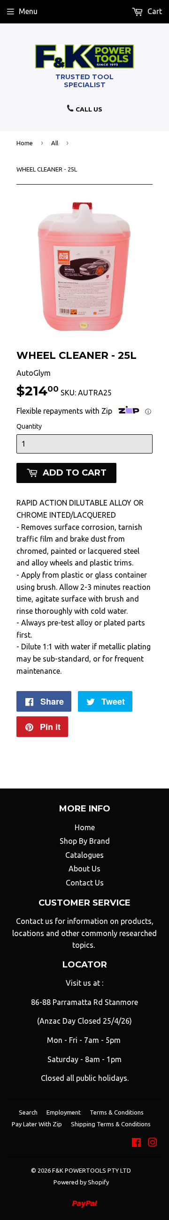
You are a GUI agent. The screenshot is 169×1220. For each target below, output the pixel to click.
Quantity (29, 426)
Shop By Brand (85, 841)
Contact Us (85, 882)
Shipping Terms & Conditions (111, 1124)
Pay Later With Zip (37, 1124)
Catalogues (84, 855)
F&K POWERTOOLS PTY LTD (91, 1170)
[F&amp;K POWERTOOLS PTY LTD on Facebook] (136, 1143)
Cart (154, 11)
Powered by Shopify (81, 1182)
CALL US (88, 109)
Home (24, 143)
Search (28, 1112)
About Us (84, 868)
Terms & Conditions (117, 1112)
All (54, 143)
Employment (63, 1112)
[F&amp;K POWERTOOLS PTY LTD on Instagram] (152, 1143)
